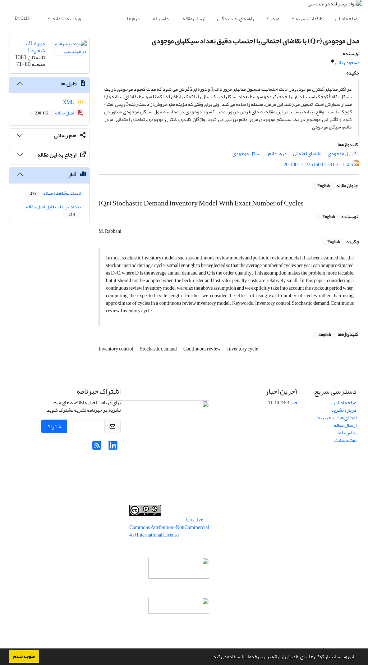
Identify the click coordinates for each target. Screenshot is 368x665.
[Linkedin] (113, 447)
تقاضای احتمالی (307, 153)
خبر (294, 402)
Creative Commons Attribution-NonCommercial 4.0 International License (169, 527)
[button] (210, 657)
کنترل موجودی (342, 153)
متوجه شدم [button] (24, 656)
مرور (274, 18)
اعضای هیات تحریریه (336, 417)
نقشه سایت (345, 440)
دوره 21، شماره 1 (35, 46)
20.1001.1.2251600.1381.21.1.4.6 (318, 164)
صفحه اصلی (346, 18)
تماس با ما (160, 18)
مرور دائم (277, 153)
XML (69, 102)
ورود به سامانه (66, 18)
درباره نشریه (343, 410)
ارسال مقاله (194, 18)
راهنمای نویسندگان (235, 18)
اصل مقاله (55, 113)
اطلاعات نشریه (309, 18)
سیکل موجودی (247, 153)
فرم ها (133, 18)
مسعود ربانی (347, 62)
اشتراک (54, 426)
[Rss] (97, 447)
